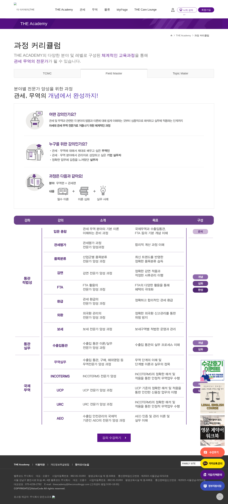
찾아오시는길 (82, 464)
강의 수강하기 (111, 437)
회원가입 (206, 10)
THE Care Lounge (145, 9)
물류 (107, 9)
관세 (82, 9)
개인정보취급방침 (60, 464)
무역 (95, 9)
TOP (219, 496)
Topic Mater (180, 73)
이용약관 (40, 464)
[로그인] (172, 9)
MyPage (122, 9)
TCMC (47, 73)
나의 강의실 (188, 12)
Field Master (114, 73)
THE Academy (64, 9)
